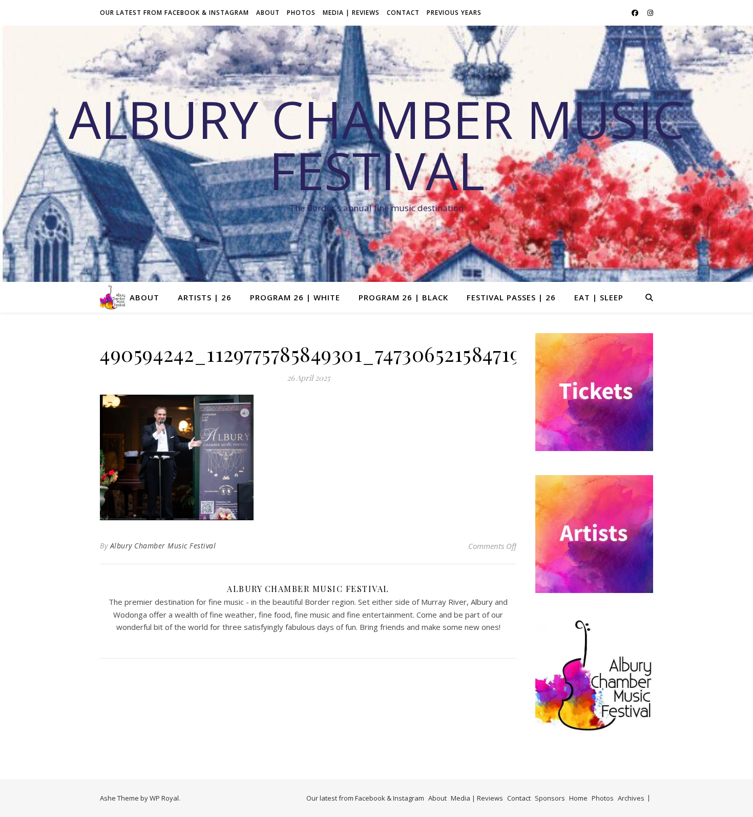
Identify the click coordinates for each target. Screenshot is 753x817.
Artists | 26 (205, 297)
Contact (403, 12)
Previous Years (454, 12)
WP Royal (164, 798)
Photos (301, 12)
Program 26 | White (295, 297)
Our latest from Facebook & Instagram (174, 12)
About (268, 12)
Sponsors (550, 798)
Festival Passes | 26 (511, 297)
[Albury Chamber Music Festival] (113, 297)
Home (578, 798)
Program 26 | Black (403, 297)
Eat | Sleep (598, 297)
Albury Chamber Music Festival (377, 144)
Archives (631, 798)
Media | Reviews (351, 12)
